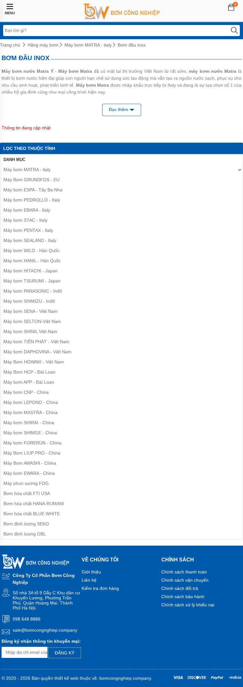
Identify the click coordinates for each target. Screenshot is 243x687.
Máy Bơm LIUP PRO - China (31, 452)
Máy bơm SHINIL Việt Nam (30, 331)
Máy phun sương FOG (26, 483)
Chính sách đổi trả (179, 588)
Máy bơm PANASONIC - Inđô (32, 291)
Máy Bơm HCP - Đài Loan (29, 371)
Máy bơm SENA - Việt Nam (30, 311)
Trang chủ (10, 44)
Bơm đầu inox (132, 44)
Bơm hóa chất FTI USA (26, 493)
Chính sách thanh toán (184, 571)
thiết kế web (66, 678)
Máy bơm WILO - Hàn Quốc (31, 250)
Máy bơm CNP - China (26, 392)
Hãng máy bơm (43, 44)
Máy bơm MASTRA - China (30, 412)
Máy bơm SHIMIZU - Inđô (29, 301)
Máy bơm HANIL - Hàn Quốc (32, 260)
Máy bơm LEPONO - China (30, 402)
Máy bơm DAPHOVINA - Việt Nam (37, 351)
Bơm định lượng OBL (24, 533)
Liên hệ (89, 580)
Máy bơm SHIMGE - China (30, 432)
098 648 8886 (26, 619)
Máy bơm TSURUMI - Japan (31, 280)
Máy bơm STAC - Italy (25, 220)
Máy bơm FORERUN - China (32, 442)
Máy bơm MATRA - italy (88, 44)
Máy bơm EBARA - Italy (26, 210)
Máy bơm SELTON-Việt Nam (32, 321)
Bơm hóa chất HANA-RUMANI (33, 503)
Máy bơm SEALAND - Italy (29, 240)
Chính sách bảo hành (182, 596)
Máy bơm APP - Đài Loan (28, 382)
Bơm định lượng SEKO (26, 523)
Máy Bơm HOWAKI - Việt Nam (33, 361)
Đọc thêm (119, 109)
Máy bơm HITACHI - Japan (30, 270)
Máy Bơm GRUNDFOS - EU (31, 179)
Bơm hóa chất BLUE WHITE (31, 513)
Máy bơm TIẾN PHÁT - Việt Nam (36, 341)
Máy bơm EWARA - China (29, 473)
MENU (10, 13)
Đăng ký (64, 652)
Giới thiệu (91, 571)
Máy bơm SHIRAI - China (28, 422)
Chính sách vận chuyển (185, 580)
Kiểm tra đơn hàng (100, 588)
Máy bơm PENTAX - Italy (28, 230)
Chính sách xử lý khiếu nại (187, 604)
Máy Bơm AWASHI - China (29, 463)
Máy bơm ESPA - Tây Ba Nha (32, 189)
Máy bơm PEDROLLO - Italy (31, 199)
